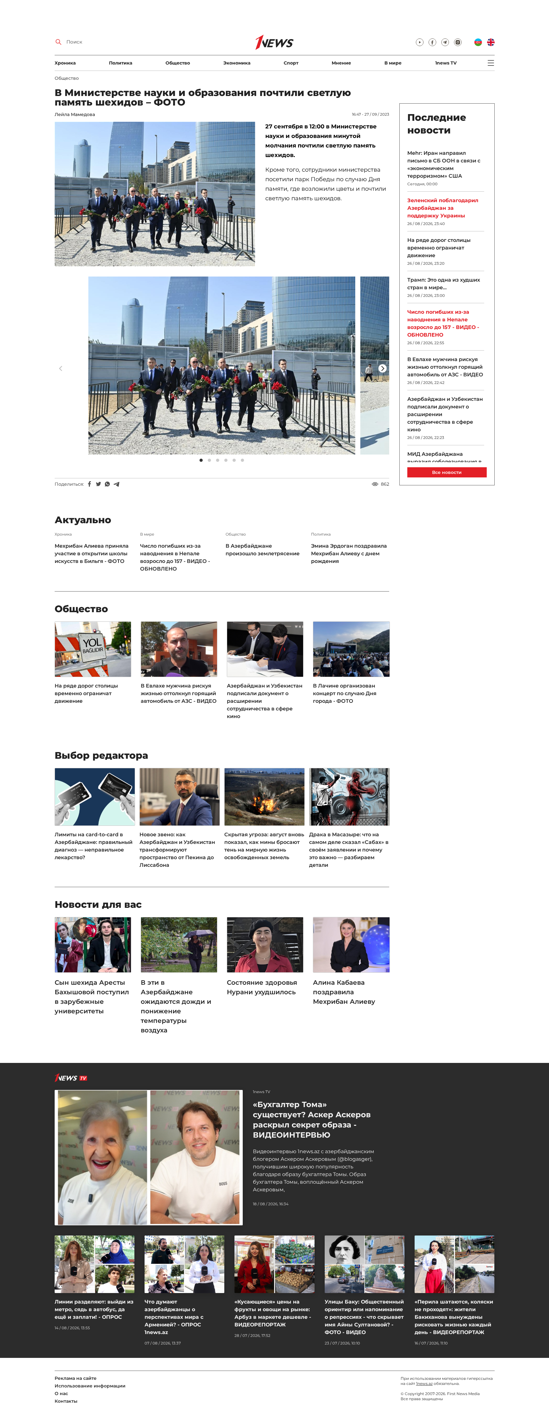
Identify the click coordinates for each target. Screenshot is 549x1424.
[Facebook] (89, 484)
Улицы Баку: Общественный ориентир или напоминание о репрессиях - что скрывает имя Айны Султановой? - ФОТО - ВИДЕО (364, 1317)
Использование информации (90, 1386)
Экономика (236, 63)
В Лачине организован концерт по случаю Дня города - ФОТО (344, 693)
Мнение (341, 63)
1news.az (424, 1383)
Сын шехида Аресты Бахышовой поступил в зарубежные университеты (92, 997)
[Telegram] (116, 484)
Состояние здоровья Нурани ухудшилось (262, 987)
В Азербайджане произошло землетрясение (263, 550)
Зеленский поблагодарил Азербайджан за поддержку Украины (442, 208)
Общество (178, 63)
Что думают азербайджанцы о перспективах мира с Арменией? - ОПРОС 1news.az (174, 1317)
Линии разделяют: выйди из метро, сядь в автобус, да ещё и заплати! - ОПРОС (94, 1309)
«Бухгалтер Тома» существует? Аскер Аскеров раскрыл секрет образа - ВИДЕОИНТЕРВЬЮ (312, 1120)
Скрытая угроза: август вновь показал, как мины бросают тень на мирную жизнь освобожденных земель (264, 846)
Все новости (447, 472)
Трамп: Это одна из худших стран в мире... (443, 284)
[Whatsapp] (107, 484)
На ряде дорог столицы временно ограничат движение (86, 693)
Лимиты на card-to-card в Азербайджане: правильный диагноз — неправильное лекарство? (93, 846)
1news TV (446, 63)
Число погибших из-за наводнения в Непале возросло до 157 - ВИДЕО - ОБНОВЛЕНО (175, 557)
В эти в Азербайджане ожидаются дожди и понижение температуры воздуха (176, 1006)
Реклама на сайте (76, 1378)
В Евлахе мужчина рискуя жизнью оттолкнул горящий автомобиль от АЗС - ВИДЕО (179, 693)
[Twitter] (98, 484)
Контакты (66, 1401)
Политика (120, 63)
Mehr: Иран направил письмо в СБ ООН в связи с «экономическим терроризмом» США (443, 164)
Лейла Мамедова (75, 114)
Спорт (291, 63)
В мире (393, 63)
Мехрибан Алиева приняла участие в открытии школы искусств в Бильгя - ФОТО (92, 553)
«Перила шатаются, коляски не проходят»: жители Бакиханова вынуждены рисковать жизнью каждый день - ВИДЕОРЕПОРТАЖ (454, 1317)
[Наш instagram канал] (458, 42)
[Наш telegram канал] (445, 42)
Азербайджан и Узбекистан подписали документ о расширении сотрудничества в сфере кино (264, 701)
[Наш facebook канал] (432, 42)
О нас (61, 1393)
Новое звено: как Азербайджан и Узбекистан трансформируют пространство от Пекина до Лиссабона (177, 850)
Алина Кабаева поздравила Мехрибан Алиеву (345, 992)
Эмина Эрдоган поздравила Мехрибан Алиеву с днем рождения (349, 553)
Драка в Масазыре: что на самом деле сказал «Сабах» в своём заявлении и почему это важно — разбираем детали (349, 850)
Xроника (65, 63)
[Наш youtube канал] (420, 42)
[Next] (382, 368)
